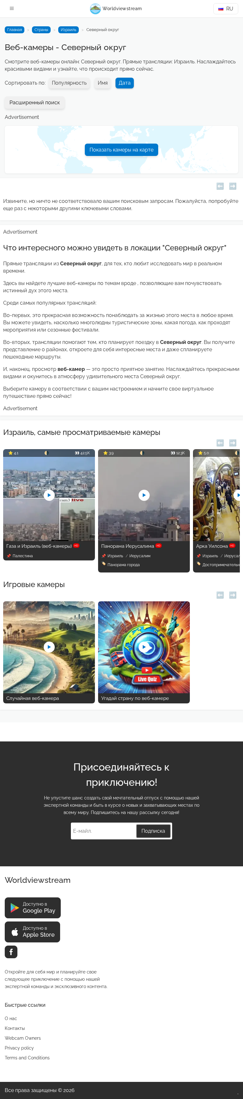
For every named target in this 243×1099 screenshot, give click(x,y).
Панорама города (124, 565)
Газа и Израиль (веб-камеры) (42, 546)
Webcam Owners (23, 1038)
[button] (220, 185)
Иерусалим (139, 556)
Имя (103, 83)
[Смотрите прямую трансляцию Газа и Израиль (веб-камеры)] (49, 539)
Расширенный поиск (34, 103)
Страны (41, 30)
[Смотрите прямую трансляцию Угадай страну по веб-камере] (144, 691)
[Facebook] (11, 952)
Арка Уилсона (215, 546)
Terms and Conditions (27, 1057)
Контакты (15, 1028)
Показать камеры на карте (121, 150)
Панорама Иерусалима (130, 546)
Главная (14, 30)
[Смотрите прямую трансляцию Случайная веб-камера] (49, 691)
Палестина (23, 556)
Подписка (153, 831)
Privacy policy (19, 1048)
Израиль (68, 30)
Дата (125, 83)
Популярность (69, 83)
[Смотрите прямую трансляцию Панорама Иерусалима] (144, 539)
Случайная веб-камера (32, 698)
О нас (11, 1018)
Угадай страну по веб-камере (135, 698)
